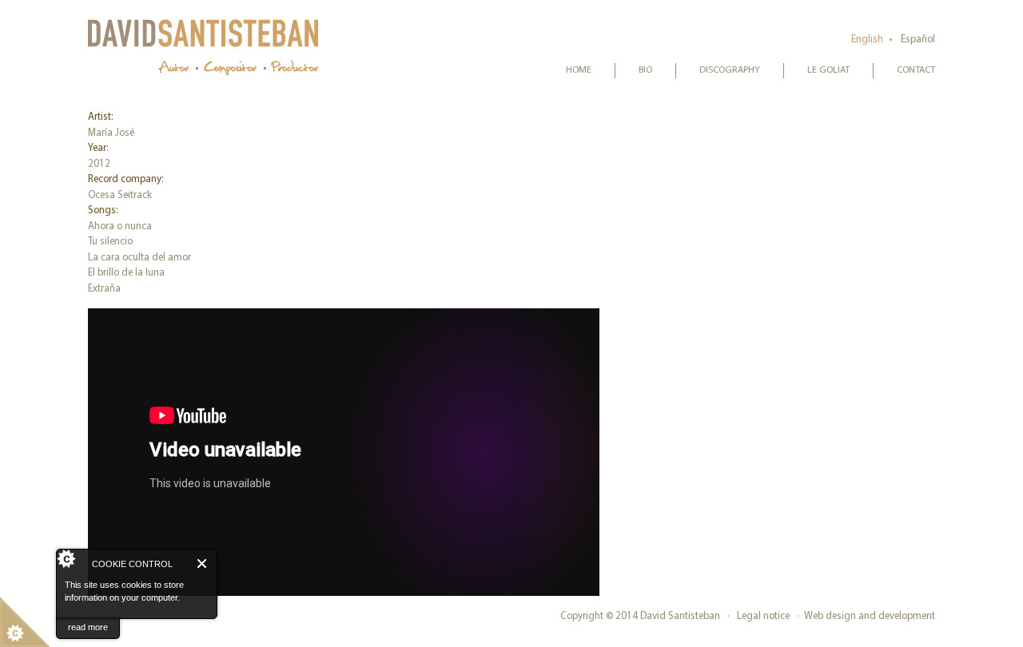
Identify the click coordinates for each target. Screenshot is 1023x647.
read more (88, 627)
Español (918, 39)
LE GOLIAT (828, 70)
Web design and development (869, 616)
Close (202, 563)
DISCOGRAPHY (729, 70)
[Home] (204, 46)
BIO (645, 70)
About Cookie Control (73, 563)
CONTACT (916, 70)
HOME (578, 70)
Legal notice (763, 616)
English (867, 39)
